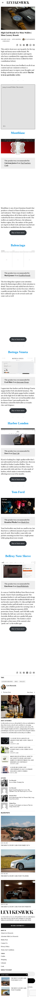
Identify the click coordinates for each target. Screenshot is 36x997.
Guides (3, 956)
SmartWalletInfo (23, 586)
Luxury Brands (7, 681)
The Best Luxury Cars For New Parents (16, 906)
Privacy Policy (5, 946)
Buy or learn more (18, 233)
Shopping (18, 39)
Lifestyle (3, 963)
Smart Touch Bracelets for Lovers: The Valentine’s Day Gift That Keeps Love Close (20, 790)
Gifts (13, 39)
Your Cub (16, 453)
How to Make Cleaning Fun (16, 782)
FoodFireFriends (24, 275)
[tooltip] (17, 45)
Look (2, 966)
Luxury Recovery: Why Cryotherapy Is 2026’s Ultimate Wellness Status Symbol (21, 769)
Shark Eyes (25, 522)
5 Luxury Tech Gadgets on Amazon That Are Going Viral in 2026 (21, 740)
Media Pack (4, 940)
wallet (22, 681)
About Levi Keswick (7, 933)
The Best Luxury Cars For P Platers (15, 876)
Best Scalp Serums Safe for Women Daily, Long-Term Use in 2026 (21, 749)
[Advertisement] (18, 106)
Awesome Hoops (23, 382)
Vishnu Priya (12, 803)
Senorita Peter (13, 795)
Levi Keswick (31, 39)
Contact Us (4, 943)
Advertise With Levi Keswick (9, 936)
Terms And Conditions (7, 950)
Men (16, 681)
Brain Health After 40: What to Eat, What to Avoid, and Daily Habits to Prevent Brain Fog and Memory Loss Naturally (22, 759)
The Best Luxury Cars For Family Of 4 (15, 845)
